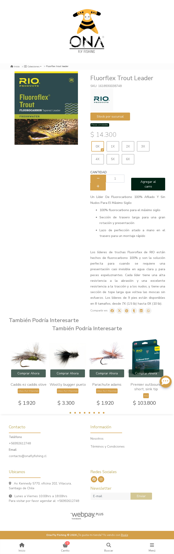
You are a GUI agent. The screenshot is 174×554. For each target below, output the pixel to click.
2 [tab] (75, 412)
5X (113, 159)
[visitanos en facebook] (94, 479)
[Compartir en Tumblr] (134, 311)
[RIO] (101, 99)
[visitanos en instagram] (101, 479)
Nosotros (97, 438)
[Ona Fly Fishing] (87, 31)
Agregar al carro (148, 184)
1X (113, 146)
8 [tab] (103, 412)
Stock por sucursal (110, 116)
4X (97, 159)
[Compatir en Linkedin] (141, 311)
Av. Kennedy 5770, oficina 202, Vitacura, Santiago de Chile (40, 485)
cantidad (98, 172)
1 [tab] (70, 412)
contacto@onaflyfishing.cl (27, 456)
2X (128, 146)
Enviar (141, 496)
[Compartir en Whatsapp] (148, 311)
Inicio (16, 66)
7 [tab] (99, 412)
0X (97, 146)
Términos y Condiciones (107, 446)
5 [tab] (89, 412)
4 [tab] (84, 412)
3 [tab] (79, 412)
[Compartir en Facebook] (112, 311)
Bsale (124, 535)
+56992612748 (20, 443)
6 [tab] (94, 412)
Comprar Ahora (28, 373)
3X (143, 146)
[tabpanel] (28, 372)
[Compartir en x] (119, 311)
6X (128, 159)
